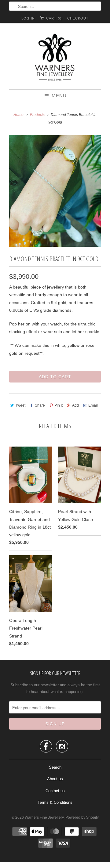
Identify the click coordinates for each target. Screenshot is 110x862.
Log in (28, 18)
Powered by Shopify (82, 817)
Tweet (20, 405)
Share (40, 405)
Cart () (54, 18)
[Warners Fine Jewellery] (55, 58)
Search (55, 767)
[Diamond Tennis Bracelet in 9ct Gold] (55, 191)
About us (55, 779)
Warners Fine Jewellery (44, 817)
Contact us (55, 790)
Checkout (78, 18)
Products (37, 115)
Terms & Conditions (55, 802)
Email (93, 405)
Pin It (58, 405)
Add (75, 405)
